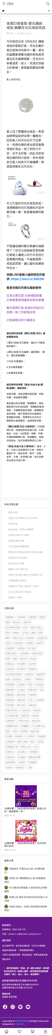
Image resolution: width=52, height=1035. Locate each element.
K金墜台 (9, 767)
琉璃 (25, 627)
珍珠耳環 (10, 668)
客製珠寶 (10, 689)
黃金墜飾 (40, 674)
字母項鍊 (10, 705)
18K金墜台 (22, 751)
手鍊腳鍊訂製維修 (17, 580)
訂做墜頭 (36, 710)
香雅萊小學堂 (15, 597)
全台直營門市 (8, 945)
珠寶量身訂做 (12, 746)
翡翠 (8, 731)
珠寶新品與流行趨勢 (18, 535)
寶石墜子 (17, 622)
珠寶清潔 (21, 700)
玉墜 (41, 689)
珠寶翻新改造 (12, 725)
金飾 (8, 679)
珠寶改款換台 (12, 710)
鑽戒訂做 (35, 731)
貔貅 (33, 632)
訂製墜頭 (32, 694)
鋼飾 (8, 637)
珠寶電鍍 (10, 684)
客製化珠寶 (22, 741)
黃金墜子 (20, 767)
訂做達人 (28, 679)
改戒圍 (9, 736)
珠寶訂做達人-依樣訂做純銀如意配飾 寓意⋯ (25, 908)
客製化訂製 (26, 746)
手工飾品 (21, 689)
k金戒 (8, 642)
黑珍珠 (27, 622)
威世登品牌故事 (23, 945)
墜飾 (8, 658)
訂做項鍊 (39, 700)
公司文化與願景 (38, 945)
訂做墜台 (10, 751)
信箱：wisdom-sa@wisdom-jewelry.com (21, 933)
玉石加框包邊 (12, 715)
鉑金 (32, 741)
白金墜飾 (10, 648)
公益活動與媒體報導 (18, 546)
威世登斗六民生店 (28, 658)
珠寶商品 (10, 663)
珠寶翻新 (25, 725)
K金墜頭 (20, 648)
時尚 (8, 632)
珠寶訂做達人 (12, 653)
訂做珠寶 (21, 617)
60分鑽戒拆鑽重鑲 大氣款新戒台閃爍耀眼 (25, 889)
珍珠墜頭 (30, 736)
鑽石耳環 (21, 694)
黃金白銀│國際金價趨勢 (21, 529)
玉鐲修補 (32, 617)
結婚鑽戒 (32, 668)
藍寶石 (42, 617)
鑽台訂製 (21, 705)
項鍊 (15, 658)
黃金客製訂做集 (16, 563)
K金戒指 (30, 637)
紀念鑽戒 (21, 668)
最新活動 (12, 512)
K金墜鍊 (24, 731)
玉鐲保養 (10, 720)
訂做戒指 (39, 684)
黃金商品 (17, 679)
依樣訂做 (29, 674)
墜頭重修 (34, 751)
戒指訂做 (36, 720)
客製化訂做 (18, 637)
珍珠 (30, 700)
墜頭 (30, 684)
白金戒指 (18, 642)
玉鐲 (30, 767)
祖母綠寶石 (11, 762)
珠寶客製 (10, 694)
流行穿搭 (32, 648)
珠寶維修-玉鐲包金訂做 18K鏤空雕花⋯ (24, 870)
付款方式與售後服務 (11, 954)
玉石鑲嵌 (21, 757)
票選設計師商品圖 (17, 557)
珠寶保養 (10, 700)
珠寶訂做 (32, 689)
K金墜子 (39, 642)
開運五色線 (37, 653)
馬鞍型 (16, 632)
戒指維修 (41, 736)
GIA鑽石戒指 (22, 720)
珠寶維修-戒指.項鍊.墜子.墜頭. (23, 586)
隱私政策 (6, 959)
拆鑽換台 (19, 736)
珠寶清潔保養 (34, 757)
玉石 (36, 746)
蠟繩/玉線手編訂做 (18, 569)
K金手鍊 (32, 663)
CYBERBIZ (19, 1023)
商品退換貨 (27, 954)
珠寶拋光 (39, 679)
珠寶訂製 (25, 715)
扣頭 (15, 731)
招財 (41, 632)
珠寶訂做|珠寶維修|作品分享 (22, 518)
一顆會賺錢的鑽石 (26, 950)
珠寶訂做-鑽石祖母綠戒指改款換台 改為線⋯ (26, 898)
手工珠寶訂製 (38, 725)
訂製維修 (21, 684)
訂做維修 (10, 741)
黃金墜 (22, 762)
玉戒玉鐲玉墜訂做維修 (19, 591)
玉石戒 (25, 632)
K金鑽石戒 (41, 637)
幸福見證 (12, 523)
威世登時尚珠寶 (13, 627)
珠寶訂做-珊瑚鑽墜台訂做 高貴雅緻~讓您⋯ (25, 879)
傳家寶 (35, 715)
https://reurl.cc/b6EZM (27, 279)
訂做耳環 (25, 710)
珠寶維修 (10, 617)
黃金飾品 (25, 653)
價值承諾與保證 (9, 950)
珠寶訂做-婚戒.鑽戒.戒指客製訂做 (25, 574)
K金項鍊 (29, 642)
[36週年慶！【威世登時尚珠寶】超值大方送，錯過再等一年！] (26, 796)
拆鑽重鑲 (32, 762)
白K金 (40, 741)
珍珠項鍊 (21, 663)
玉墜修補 (10, 757)
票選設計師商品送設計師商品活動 (25, 552)
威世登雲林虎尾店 (14, 674)
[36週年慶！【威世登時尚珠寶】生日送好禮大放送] (26, 831)
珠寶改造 (32, 705)
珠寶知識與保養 (16, 540)
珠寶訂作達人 (36, 627)
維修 (8, 622)
